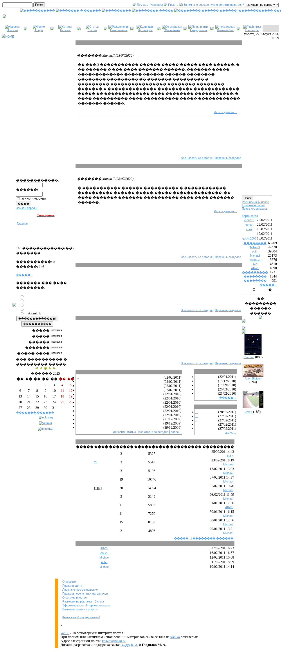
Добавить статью (124, 432)
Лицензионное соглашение (80, 589)
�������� (255, 243)
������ (45, 412)
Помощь (142, 4)
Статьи (92, 30)
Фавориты (156, 4)
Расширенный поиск (255, 202)
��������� (255, 272)
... (77, 377)
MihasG (228, 473)
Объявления (172, 30)
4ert (255, 264)
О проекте (69, 581)
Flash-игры (252, 30)
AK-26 (229, 507)
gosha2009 (249, 238)
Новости (12, 30)
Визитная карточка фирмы (79, 609)
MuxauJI (255, 259)
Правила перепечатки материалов (85, 593)
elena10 (249, 220)
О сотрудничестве (74, 597)
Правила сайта (72, 585)
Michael (228, 464)
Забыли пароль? (27, 208)
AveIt (248, 412)
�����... (24, 275)
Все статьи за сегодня (153, 432)
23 (95, 462)
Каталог (65, 30)
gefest (249, 224)
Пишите (173, 4)
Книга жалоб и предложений (81, 617)
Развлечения (119, 30)
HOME (9, 36)
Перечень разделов (228, 158)
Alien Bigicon (253, 378)
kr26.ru (65, 633)
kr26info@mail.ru (114, 641)
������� (26, 412)
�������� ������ (212, 538)
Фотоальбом (225, 30)
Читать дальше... (225, 112)
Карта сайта (250, 216)
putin (230, 455)
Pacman (249, 357)
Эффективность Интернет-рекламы (86, 605)
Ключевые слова (253, 205)
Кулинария (145, 30)
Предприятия (198, 30)
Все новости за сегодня (197, 158)
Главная (22, 223)
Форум (38, 30)
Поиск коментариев (255, 208)
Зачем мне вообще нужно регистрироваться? (214, 4)
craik (249, 229)
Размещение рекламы (77, 601)
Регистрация (45, 215)
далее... (176, 432)
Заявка (99, 601)
